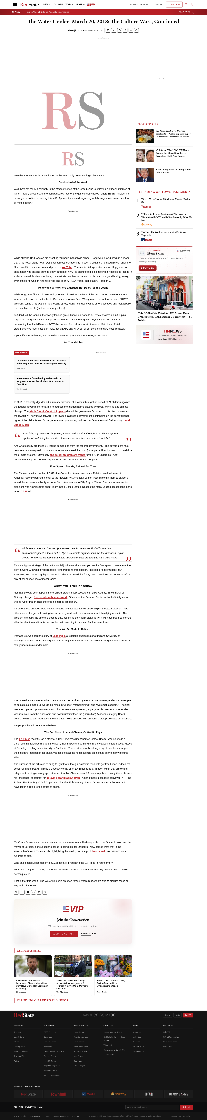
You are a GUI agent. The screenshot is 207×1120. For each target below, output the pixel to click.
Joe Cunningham (81, 1046)
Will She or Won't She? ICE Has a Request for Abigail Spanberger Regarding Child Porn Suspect (172, 153)
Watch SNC (168, 1046)
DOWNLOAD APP (139, 4)
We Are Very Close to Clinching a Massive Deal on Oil (166, 200)
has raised (98, 851)
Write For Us (138, 1051)
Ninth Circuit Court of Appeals (47, 411)
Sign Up (187, 1107)
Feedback (46, 1116)
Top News (18, 1032)
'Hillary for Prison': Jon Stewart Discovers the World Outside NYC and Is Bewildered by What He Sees (166, 217)
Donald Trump (50, 1042)
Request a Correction (61, 1116)
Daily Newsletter (170, 1042)
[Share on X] (108, 30)
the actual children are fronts (68, 455)
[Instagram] (102, 1015)
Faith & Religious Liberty (54, 1051)
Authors (17, 1061)
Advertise (137, 1037)
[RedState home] (24, 1015)
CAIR (24, 491)
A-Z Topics (49, 1026)
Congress (48, 1037)
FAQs (178, 1015)
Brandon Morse (80, 1051)
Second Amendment (52, 1075)
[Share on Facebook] (119, 30)
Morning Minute (20, 1051)
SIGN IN (158, 4)
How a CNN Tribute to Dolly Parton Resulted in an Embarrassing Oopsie (111, 983)
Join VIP (188, 1015)
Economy (48, 1046)
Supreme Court (50, 1070)
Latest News (19, 1037)
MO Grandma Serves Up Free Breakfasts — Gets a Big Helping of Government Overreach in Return (173, 133)
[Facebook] (107, 1015)
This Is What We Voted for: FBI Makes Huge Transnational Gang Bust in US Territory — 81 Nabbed (165, 317)
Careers (136, 1042)
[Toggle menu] (15, 4)
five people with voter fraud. (50, 597)
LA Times (24, 739)
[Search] (186, 4)
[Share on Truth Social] (113, 30)
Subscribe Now (88, 934)
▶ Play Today (147, 268)
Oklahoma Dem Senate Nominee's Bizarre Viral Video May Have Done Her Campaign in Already (32, 984)
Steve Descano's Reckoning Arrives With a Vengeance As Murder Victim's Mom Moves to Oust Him (72, 984)
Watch (16, 1042)
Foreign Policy (50, 1056)
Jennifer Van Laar (81, 1037)
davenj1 (72, 30)
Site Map (75, 1116)
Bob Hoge (78, 1061)
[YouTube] (113, 1015)
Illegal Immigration (52, 1066)
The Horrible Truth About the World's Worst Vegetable (163, 234)
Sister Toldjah (102, 992)
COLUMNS (57, 4)
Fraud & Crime (50, 1061)
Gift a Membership (171, 1037)
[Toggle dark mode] (192, 4)
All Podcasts (109, 1055)
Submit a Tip (138, 1046)
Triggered (108, 1045)
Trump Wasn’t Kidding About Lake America (47, 12)
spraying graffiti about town (63, 777)
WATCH (69, 4)
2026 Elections (50, 1032)
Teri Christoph (62, 992)
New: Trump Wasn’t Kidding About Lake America (173, 171)
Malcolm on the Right (113, 1032)
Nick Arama (21, 992)
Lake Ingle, (59, 636)
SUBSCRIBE (174, 4)
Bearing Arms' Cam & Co (114, 1050)
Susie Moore (79, 1042)
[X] (96, 1015)
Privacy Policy (34, 1116)
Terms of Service (20, 1116)
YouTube (67, 267)
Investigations (19, 1046)
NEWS (46, 4)
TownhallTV (19, 1056)
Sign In (167, 1015)
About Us (137, 1032)
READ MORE (186, 12)
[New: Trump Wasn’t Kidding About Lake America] (145, 175)
